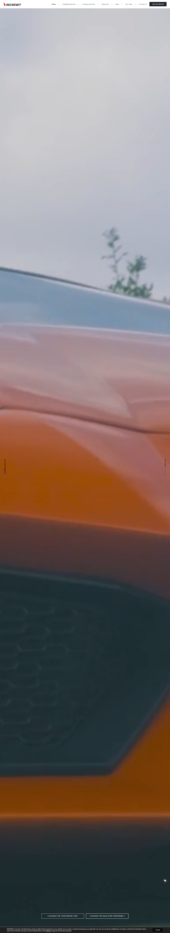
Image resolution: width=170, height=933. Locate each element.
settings (48, 931)
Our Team (127, 4)
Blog (115, 4)
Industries (103, 4)
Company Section (87, 4)
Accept (157, 930)
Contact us (141, 4)
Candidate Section (67, 4)
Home (54, 4)
